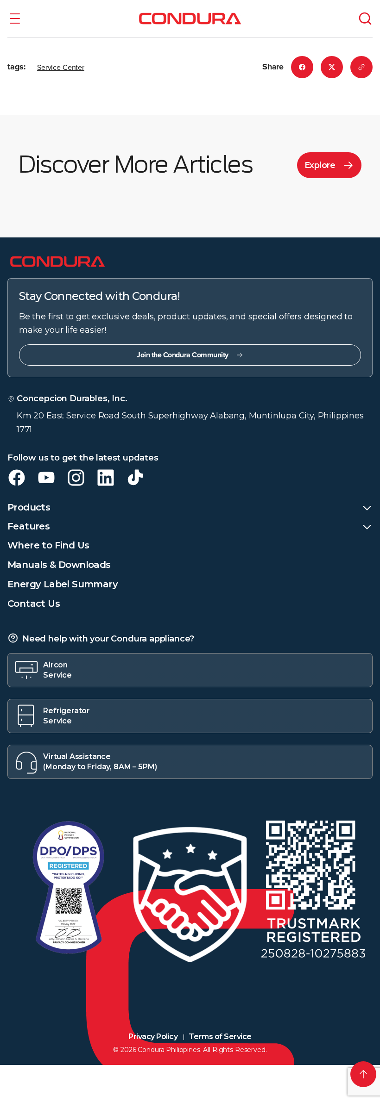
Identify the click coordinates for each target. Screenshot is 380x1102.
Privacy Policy (152, 1036)
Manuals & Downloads (59, 564)
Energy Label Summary (62, 584)
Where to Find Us (48, 545)
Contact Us (33, 603)
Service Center (60, 67)
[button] (14, 18)
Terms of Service (220, 1036)
